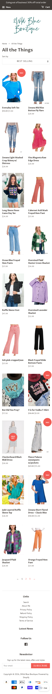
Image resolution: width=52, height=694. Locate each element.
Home (4, 44)
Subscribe (40, 665)
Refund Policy (26, 613)
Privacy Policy (26, 609)
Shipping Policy (26, 617)
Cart (47, 7)
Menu (8, 7)
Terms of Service (26, 620)
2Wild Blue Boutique (29, 674)
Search (26, 602)
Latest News (26, 628)
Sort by (5, 56)
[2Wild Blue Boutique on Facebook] (26, 645)
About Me (26, 606)
